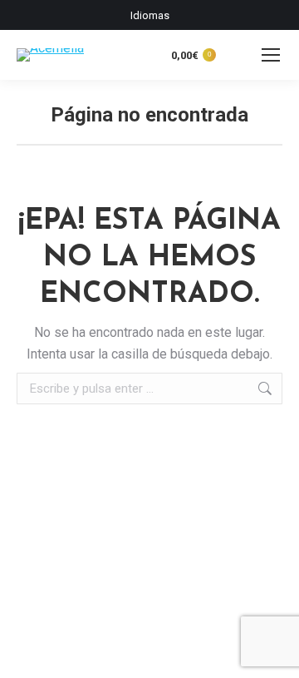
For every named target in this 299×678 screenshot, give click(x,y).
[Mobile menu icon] (270, 55)
